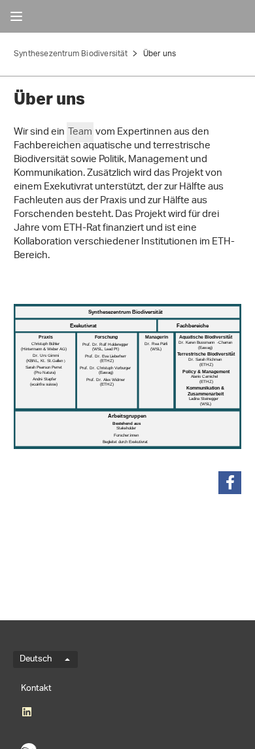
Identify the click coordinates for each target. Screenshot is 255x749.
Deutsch (36, 659)
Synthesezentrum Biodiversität (71, 54)
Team (80, 132)
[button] (229, 482)
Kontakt (36, 688)
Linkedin (26, 711)
